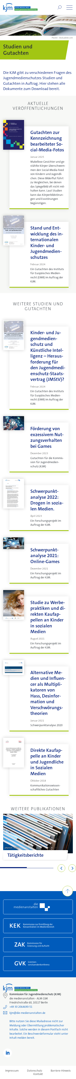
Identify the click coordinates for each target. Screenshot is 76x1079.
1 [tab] (13, 867)
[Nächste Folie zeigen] (72, 868)
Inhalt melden (18, 1038)
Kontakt (38, 1074)
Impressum (12, 1070)
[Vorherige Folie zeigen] (61, 868)
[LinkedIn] (7, 1052)
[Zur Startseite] (20, 7)
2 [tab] (40, 867)
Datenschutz (34, 1070)
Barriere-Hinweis (61, 1070)
